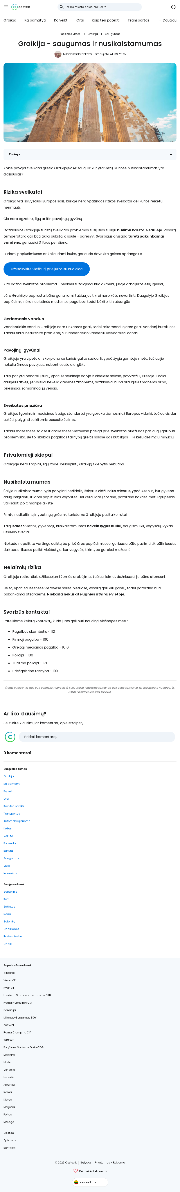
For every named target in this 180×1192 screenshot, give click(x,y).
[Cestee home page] (20, 7)
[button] (6, 7)
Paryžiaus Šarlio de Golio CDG (23, 1047)
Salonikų (9, 921)
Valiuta (8, 836)
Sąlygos (86, 1162)
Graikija (10, 20)
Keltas (8, 828)
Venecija (9, 1070)
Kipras (8, 1099)
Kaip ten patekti (105, 20)
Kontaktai (10, 1148)
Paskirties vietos (70, 34)
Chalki (8, 944)
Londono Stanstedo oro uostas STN (27, 995)
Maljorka (9, 1107)
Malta (7, 1062)
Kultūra (8, 851)
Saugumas (113, 34)
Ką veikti (61, 20)
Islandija (9, 1077)
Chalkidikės (11, 929)
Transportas (138, 20)
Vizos (7, 866)
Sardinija (10, 1010)
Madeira (9, 1055)
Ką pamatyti (35, 20)
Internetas (10, 873)
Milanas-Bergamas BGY (20, 1017)
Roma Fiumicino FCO (18, 1002)
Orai (80, 20)
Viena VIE (10, 980)
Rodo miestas (13, 936)
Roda (7, 914)
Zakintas (9, 906)
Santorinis (10, 892)
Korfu (7, 899)
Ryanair (9, 988)
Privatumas (102, 1162)
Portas (8, 1114)
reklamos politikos (88, 691)
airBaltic (9, 973)
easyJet (9, 1025)
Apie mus (10, 1140)
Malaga (9, 1122)
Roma (8, 1092)
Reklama (119, 1162)
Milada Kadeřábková (77, 54)
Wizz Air (8, 1040)
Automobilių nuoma (17, 821)
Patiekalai (10, 843)
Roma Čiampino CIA (17, 1032)
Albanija (9, 1085)
